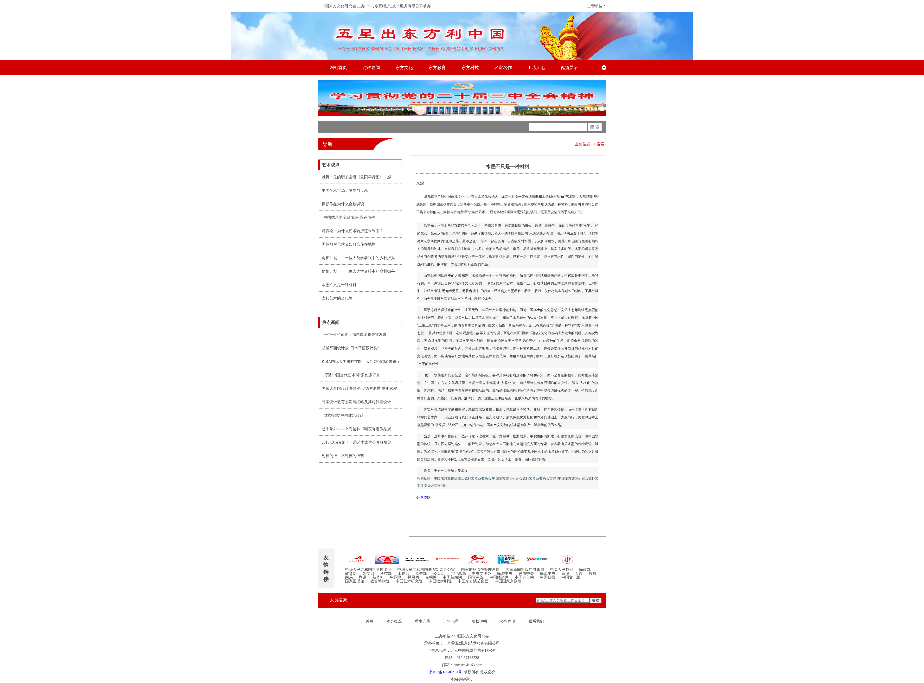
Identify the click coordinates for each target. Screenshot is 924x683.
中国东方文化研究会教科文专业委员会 (462, 478)
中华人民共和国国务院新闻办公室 (426, 570)
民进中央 (505, 573)
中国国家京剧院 (507, 581)
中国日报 (547, 577)
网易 (349, 577)
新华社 (378, 577)
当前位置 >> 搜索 (589, 144)
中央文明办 (481, 573)
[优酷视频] (538, 559)
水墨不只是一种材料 (337, 285)
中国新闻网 (452, 577)
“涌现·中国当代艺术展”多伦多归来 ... (351, 375)
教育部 (351, 573)
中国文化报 (571, 577)
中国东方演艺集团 (473, 581)
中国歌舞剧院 (440, 581)
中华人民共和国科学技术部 (368, 570)
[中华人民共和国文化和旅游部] (447, 559)
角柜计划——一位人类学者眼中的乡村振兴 (356, 258)
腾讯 (362, 577)
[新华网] (507, 559)
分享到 (422, 497)
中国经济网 (499, 577)
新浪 (565, 573)
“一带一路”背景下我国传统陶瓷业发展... (354, 334)
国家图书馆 (354, 581)
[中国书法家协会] (568, 559)
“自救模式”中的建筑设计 (341, 415)
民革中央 (547, 573)
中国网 (396, 577)
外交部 (368, 573)
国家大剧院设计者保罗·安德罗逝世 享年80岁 (357, 388)
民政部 (585, 570)
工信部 (403, 573)
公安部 (438, 573)
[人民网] (477, 559)
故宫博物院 (380, 581)
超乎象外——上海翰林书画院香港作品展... (356, 429)
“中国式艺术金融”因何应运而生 (346, 217)
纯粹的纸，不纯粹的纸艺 (341, 456)
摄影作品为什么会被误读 (341, 204)
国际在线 (475, 577)
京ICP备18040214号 (445, 672)
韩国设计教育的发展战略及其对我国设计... (356, 402)
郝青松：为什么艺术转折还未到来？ (350, 231)
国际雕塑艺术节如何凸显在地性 (347, 244)
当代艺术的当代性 (335, 298)
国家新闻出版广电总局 (525, 570)
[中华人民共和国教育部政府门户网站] (387, 559)
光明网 (431, 577)
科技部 (386, 573)
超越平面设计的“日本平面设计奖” (348, 348)
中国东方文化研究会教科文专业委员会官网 (524, 478)
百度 (579, 573)
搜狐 (593, 573)
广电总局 (458, 573)
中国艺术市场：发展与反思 (343, 190)
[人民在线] (357, 559)
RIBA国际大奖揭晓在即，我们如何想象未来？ (359, 361)
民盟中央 (526, 573)
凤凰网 (413, 577)
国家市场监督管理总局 (480, 570)
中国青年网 (524, 577)
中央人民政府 (561, 570)
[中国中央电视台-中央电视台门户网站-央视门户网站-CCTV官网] (417, 559)
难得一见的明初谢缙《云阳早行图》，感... (356, 177)
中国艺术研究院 (409, 581)
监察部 (421, 573)
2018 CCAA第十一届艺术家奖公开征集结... (356, 442)
